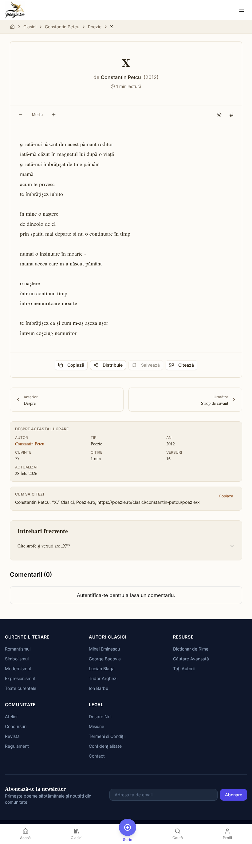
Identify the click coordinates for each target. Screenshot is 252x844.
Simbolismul (17, 658)
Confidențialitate (105, 746)
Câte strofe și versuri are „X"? (44, 546)
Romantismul (17, 648)
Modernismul (18, 668)
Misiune (96, 726)
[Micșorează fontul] (20, 114)
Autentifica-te (92, 595)
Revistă (12, 736)
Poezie (94, 26)
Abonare (233, 794)
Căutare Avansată (191, 658)
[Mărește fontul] (53, 114)
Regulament (17, 746)
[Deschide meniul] (241, 9)
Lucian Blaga (102, 668)
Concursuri (15, 726)
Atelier (11, 716)
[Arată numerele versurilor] (231, 114)
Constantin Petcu (62, 26)
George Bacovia (105, 658)
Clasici (29, 26)
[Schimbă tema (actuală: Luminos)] (219, 114)
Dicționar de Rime (190, 648)
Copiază (75, 365)
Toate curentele (20, 688)
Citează (186, 365)
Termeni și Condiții (107, 736)
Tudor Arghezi (103, 678)
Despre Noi (100, 716)
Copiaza (226, 496)
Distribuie (113, 365)
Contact (97, 755)
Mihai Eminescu (104, 648)
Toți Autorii (184, 668)
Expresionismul (20, 678)
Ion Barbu (98, 688)
